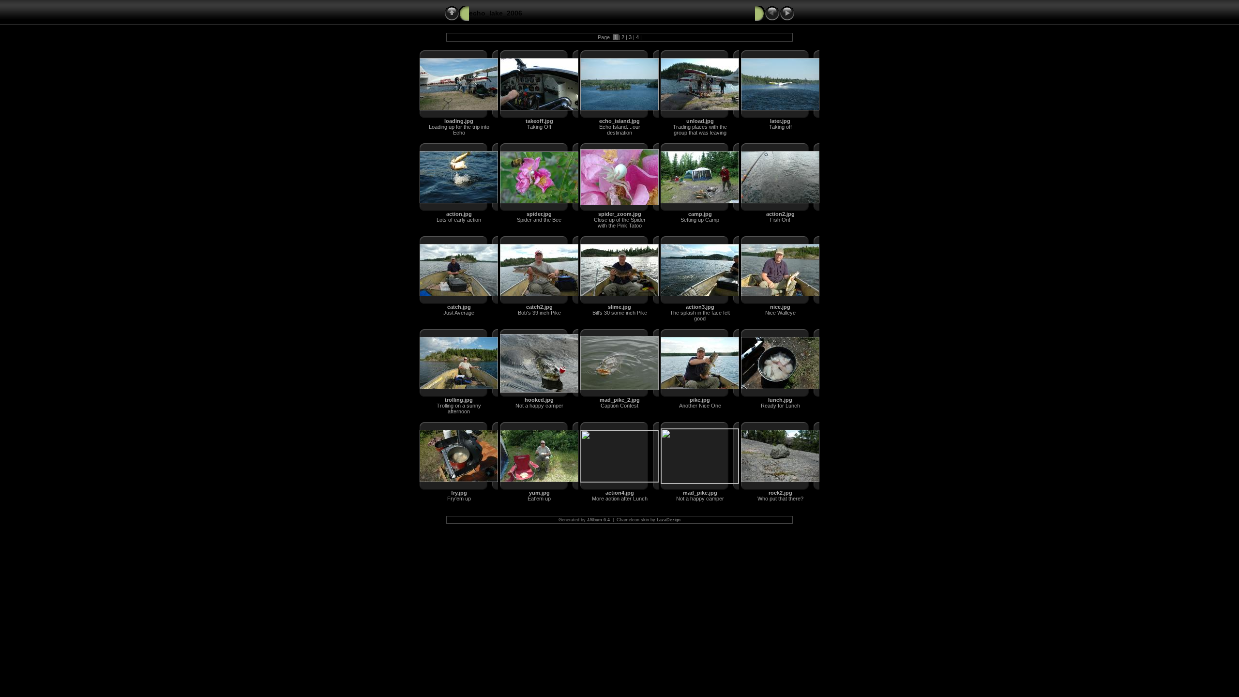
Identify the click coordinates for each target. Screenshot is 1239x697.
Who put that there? (780, 498)
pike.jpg (700, 400)
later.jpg (780, 121)
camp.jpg (700, 214)
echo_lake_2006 (495, 13)
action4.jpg (619, 493)
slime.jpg (619, 307)
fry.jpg (459, 493)
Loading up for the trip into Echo (459, 130)
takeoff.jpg (539, 121)
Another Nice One (700, 406)
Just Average (458, 313)
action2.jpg (780, 214)
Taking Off (539, 127)
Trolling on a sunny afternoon (459, 408)
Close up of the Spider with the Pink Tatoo (620, 222)
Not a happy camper (539, 406)
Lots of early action (459, 220)
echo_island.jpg (619, 121)
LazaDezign (668, 519)
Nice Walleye (780, 313)
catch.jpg (459, 307)
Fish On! (780, 220)
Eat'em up (539, 498)
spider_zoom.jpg (619, 214)
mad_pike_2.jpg (620, 400)
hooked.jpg (539, 400)
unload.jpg (700, 121)
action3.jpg (700, 307)
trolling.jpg (459, 400)
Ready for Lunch (780, 406)
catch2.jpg (539, 307)
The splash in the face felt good (700, 315)
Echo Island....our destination (619, 130)
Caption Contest (619, 406)
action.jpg (459, 214)
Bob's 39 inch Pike (539, 313)
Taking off (780, 127)
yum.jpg (539, 493)
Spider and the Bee (539, 220)
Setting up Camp (699, 220)
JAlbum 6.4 (598, 519)
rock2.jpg (780, 493)
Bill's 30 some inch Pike (619, 313)
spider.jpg (539, 214)
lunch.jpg (780, 400)
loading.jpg (458, 121)
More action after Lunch (620, 498)
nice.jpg (780, 307)
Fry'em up (459, 498)
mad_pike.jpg (700, 493)
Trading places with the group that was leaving (700, 130)
